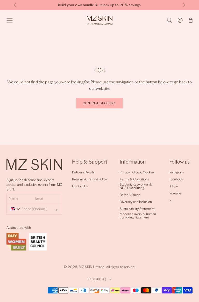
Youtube (175, 193)
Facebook (176, 179)
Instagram (176, 172)
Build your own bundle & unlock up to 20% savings (99, 5)
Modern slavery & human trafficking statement (138, 215)
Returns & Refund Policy (89, 179)
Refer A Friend (130, 194)
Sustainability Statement (137, 208)
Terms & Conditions (134, 179)
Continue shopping (99, 103)
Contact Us (80, 186)
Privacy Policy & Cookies (137, 172)
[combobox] (14, 209)
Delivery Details (83, 172)
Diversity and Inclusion (136, 201)
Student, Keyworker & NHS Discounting (136, 186)
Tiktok (173, 186)
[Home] (99, 20)
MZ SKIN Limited (91, 267)
